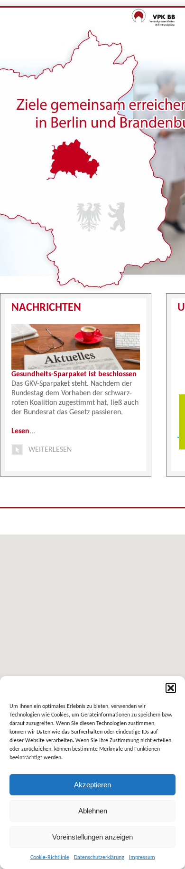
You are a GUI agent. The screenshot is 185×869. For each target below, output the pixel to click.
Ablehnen (92, 811)
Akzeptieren (92, 785)
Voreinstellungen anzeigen (92, 837)
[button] (171, 688)
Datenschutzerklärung (99, 857)
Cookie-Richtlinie (49, 857)
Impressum (142, 857)
